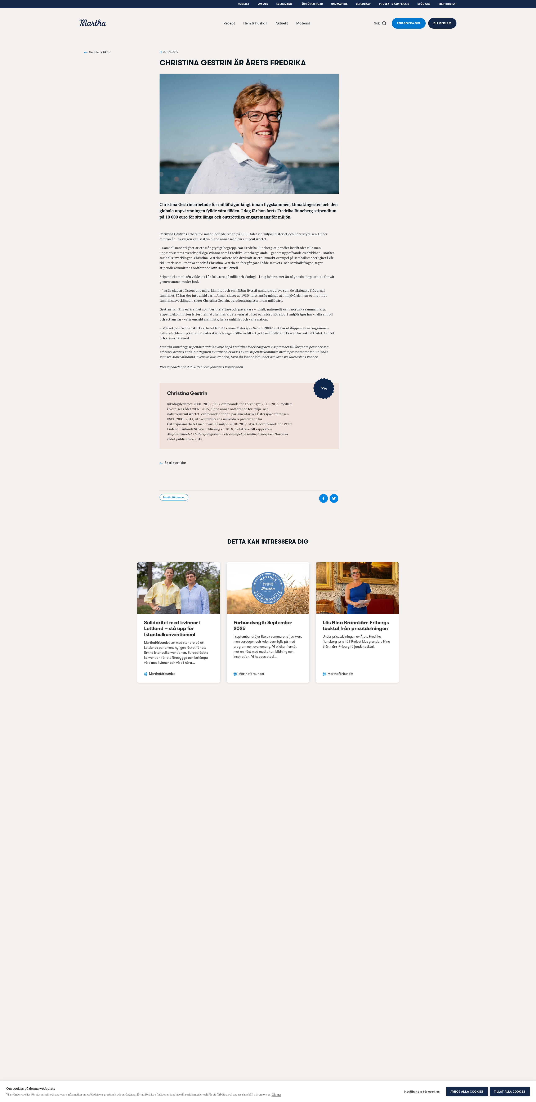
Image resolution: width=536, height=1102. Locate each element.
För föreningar (312, 4)
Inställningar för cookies (422, 1091)
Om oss (263, 4)
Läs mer (276, 1094)
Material (303, 23)
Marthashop (447, 4)
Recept (229, 23)
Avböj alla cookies (467, 1091)
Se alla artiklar (100, 52)
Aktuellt (282, 23)
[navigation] (93, 23)
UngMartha (339, 4)
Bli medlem (442, 23)
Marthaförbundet (174, 497)
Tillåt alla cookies (510, 1091)
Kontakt (243, 4)
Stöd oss (423, 4)
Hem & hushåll (255, 23)
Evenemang (284, 4)
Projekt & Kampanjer (394, 4)
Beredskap (363, 4)
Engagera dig (408, 23)
